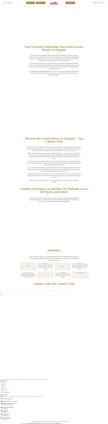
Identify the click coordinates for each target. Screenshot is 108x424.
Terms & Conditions (6, 392)
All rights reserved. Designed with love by (41, 423)
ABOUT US (4, 384)
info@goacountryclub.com (7, 398)
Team (58, 423)
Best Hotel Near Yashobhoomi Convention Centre (36, 421)
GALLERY (4, 386)
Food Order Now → (70, 2)
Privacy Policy (5, 390)
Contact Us (4, 388)
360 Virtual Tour (30, 2)
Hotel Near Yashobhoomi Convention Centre (53, 421)
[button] (1, 290)
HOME (3, 382)
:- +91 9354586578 (10, 401)
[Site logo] (54, 2)
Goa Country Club (53, 55)
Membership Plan (40, 2)
